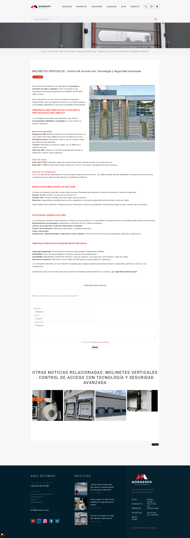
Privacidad (152, 528)
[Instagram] (45, 521)
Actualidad (53, 51)
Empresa (136, 508)
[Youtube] (33, 521)
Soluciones (96, 6)
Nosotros (67, 6)
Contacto (135, 6)
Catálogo (137, 513)
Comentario (39, 322)
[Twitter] (57, 521)
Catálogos (112, 6)
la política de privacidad (99, 342)
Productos (81, 6)
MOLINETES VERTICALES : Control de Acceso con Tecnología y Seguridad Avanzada (113, 51)
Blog (123, 6)
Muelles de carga (67, 51)
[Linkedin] (39, 521)
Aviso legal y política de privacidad (153, 504)
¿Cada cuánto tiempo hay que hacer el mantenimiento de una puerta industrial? (102, 487)
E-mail (36, 315)
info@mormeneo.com (40, 510)
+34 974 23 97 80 (40, 486)
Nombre (37, 308)
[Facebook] (51, 521)
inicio (43, 51)
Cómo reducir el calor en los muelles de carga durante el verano (103, 502)
